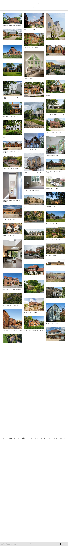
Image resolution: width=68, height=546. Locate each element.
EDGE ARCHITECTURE (34, 3)
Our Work (23, 6)
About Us (44, 6)
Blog (34, 7)
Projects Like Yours (34, 6)
